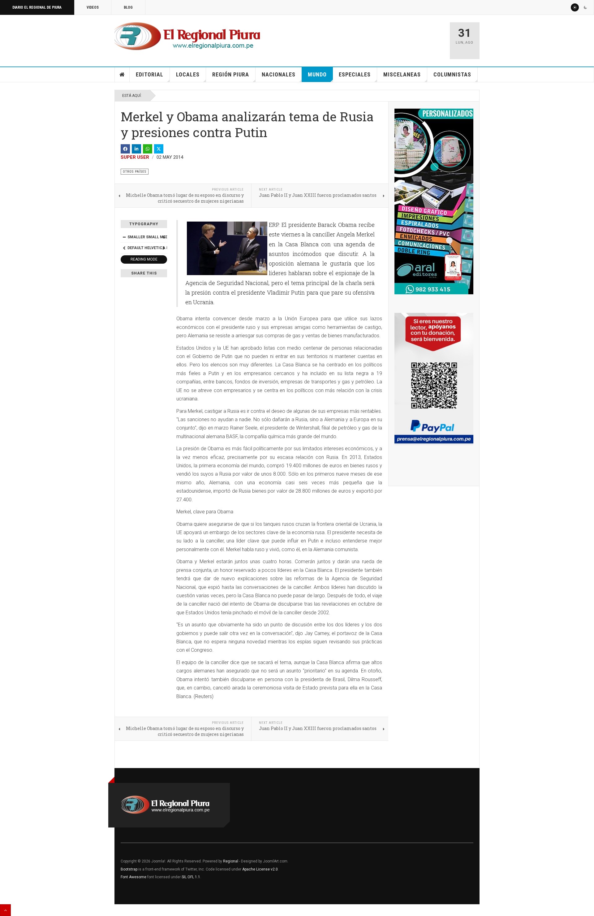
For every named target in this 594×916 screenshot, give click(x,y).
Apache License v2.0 (260, 869)
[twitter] (158, 148)
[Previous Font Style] (124, 247)
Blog (128, 7)
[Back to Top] (5, 910)
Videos (93, 7)
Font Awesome (133, 877)
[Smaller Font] (124, 237)
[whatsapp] (147, 148)
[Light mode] (575, 7)
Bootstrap (129, 869)
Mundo (317, 74)
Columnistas (452, 74)
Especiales (355, 74)
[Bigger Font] (163, 237)
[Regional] (187, 36)
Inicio (122, 74)
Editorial (149, 74)
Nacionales (278, 74)
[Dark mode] (585, 7)
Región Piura (230, 74)
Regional (230, 861)
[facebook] (125, 148)
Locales (188, 74)
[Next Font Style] (163, 247)
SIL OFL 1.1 (191, 877)
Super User (135, 157)
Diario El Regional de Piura (37, 7)
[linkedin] (136, 148)
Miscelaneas (402, 74)
